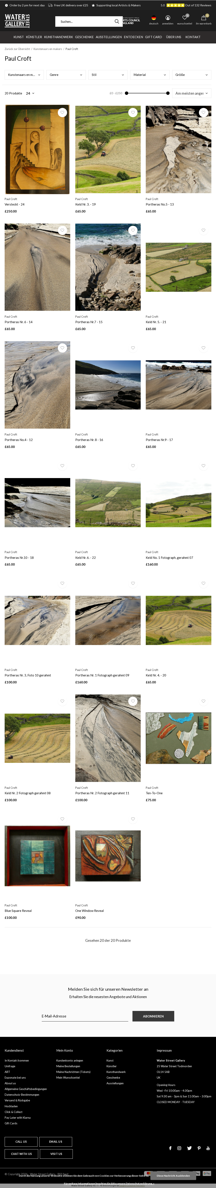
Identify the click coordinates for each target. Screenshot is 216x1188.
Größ (180, 75)
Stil (94, 75)
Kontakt (193, 37)
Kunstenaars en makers (48, 49)
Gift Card (153, 37)
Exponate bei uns (15, 1077)
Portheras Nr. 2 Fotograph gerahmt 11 (102, 793)
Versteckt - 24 (14, 204)
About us (10, 1083)
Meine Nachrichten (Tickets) (73, 1072)
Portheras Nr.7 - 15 (89, 322)
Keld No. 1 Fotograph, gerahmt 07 (169, 557)
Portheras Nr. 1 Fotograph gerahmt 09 (102, 675)
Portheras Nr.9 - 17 (159, 440)
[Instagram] (179, 1148)
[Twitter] (189, 1148)
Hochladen (11, 1106)
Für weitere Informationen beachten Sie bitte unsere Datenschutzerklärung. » (109, 1183)
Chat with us (21, 1154)
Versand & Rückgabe (17, 1100)
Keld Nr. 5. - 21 (156, 322)
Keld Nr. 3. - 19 (85, 204)
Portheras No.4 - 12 (19, 440)
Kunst (19, 37)
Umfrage (10, 1066)
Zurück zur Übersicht (17, 49)
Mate (140, 75)
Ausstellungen (109, 37)
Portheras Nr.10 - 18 (19, 557)
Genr (54, 75)
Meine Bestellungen (68, 1066)
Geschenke (84, 37)
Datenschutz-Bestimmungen (22, 1094)
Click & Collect (13, 1112)
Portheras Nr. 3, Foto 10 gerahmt (28, 675)
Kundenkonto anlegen (69, 1060)
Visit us (56, 1154)
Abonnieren (153, 1016)
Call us (21, 1141)
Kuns (24, 75)
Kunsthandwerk (58, 37)
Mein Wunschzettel (68, 1077)
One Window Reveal (89, 911)
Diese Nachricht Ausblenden (173, 1175)
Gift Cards (11, 1123)
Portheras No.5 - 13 (160, 204)
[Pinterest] (199, 1148)
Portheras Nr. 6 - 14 (18, 322)
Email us (55, 1141)
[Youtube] (208, 1148)
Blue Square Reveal (18, 911)
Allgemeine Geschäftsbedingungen (26, 1089)
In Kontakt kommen (17, 1060)
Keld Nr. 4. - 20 (156, 675)
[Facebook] (170, 1148)
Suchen (117, 21)
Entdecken (133, 37)
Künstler (34, 37)
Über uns (173, 37)
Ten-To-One (154, 793)
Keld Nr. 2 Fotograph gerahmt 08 (28, 793)
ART (7, 1072)
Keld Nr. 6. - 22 (85, 557)
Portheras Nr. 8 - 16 (89, 440)
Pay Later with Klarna (18, 1117)
